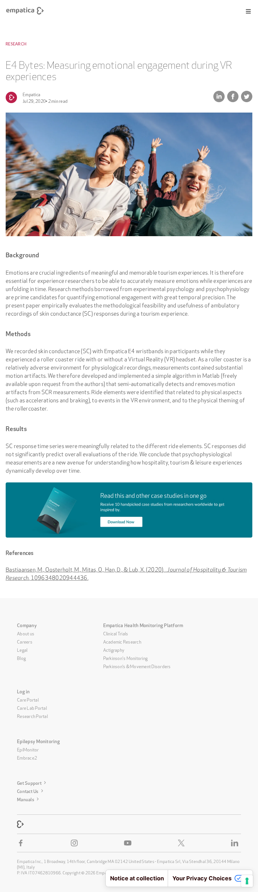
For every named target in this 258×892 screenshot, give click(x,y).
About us (25, 633)
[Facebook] (22, 843)
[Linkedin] (236, 843)
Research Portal (32, 716)
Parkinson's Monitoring (125, 658)
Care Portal (28, 699)
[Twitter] (182, 843)
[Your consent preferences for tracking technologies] (247, 881)
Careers (24, 641)
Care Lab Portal (32, 707)
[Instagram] (75, 843)
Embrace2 (27, 757)
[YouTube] (129, 843)
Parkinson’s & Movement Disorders (137, 666)
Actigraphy (114, 649)
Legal (22, 649)
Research (16, 43)
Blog (21, 658)
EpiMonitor (28, 749)
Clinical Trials (115, 633)
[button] (248, 11)
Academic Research (122, 641)
